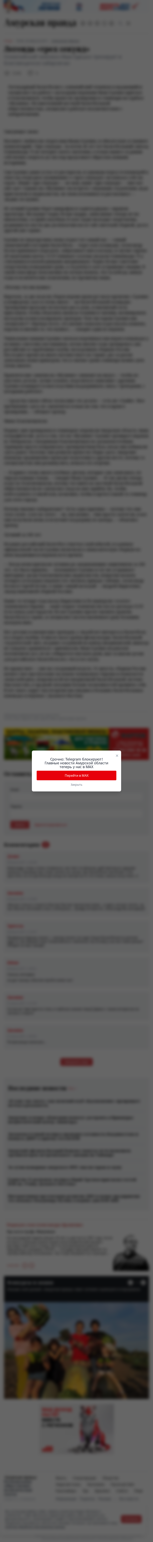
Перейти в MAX (76, 775)
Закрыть (76, 784)
